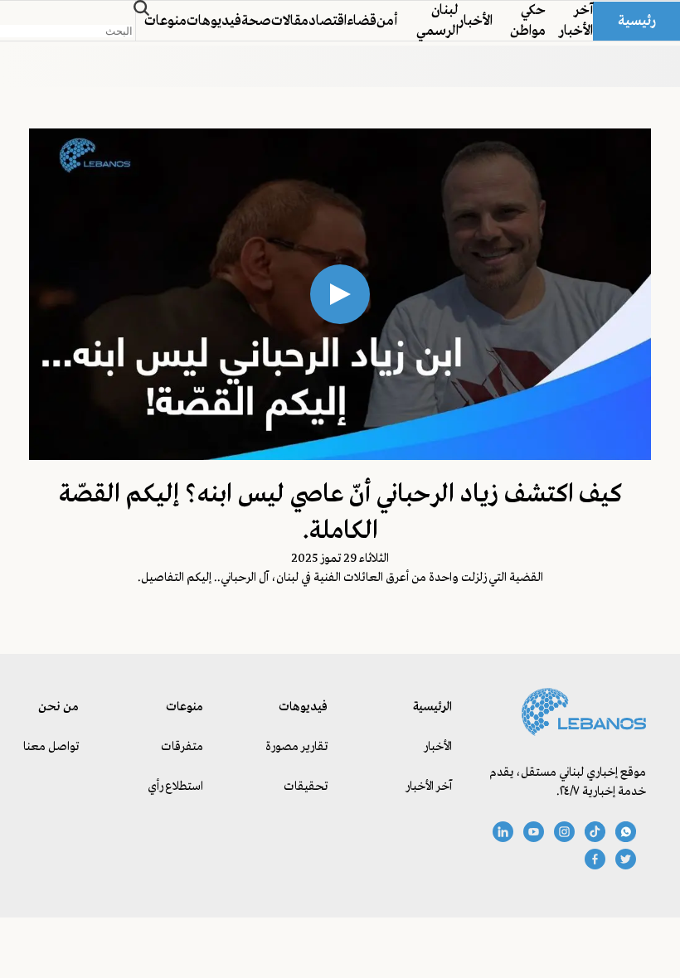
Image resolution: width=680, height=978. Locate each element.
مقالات (289, 21)
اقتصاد (327, 21)
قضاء (361, 21)
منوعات (165, 21)
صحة (256, 21)
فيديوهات (214, 21)
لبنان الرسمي (437, 21)
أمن (386, 21)
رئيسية (636, 21)
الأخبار (476, 21)
